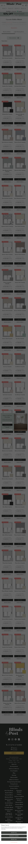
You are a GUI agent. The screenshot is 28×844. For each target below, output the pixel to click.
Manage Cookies (13, 835)
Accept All (14, 832)
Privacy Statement (14, 842)
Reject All (14, 839)
